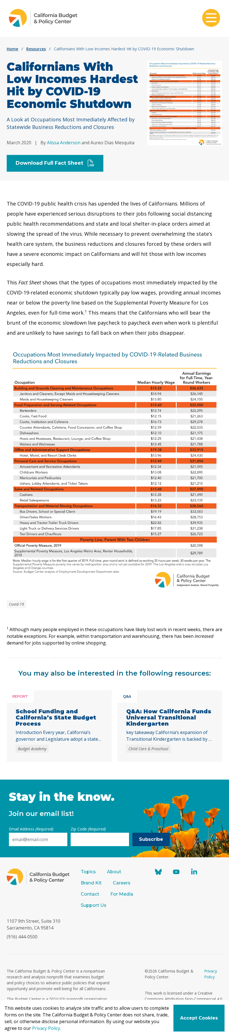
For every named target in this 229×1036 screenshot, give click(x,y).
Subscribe (151, 839)
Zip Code (88, 829)
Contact (90, 894)
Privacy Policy (46, 1028)
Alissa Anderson (63, 143)
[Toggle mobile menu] (211, 18)
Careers (121, 883)
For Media (121, 894)
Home (12, 48)
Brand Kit (91, 883)
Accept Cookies (199, 1018)
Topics (88, 871)
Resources (36, 48)
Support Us (94, 905)
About (114, 871)
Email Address (31, 829)
